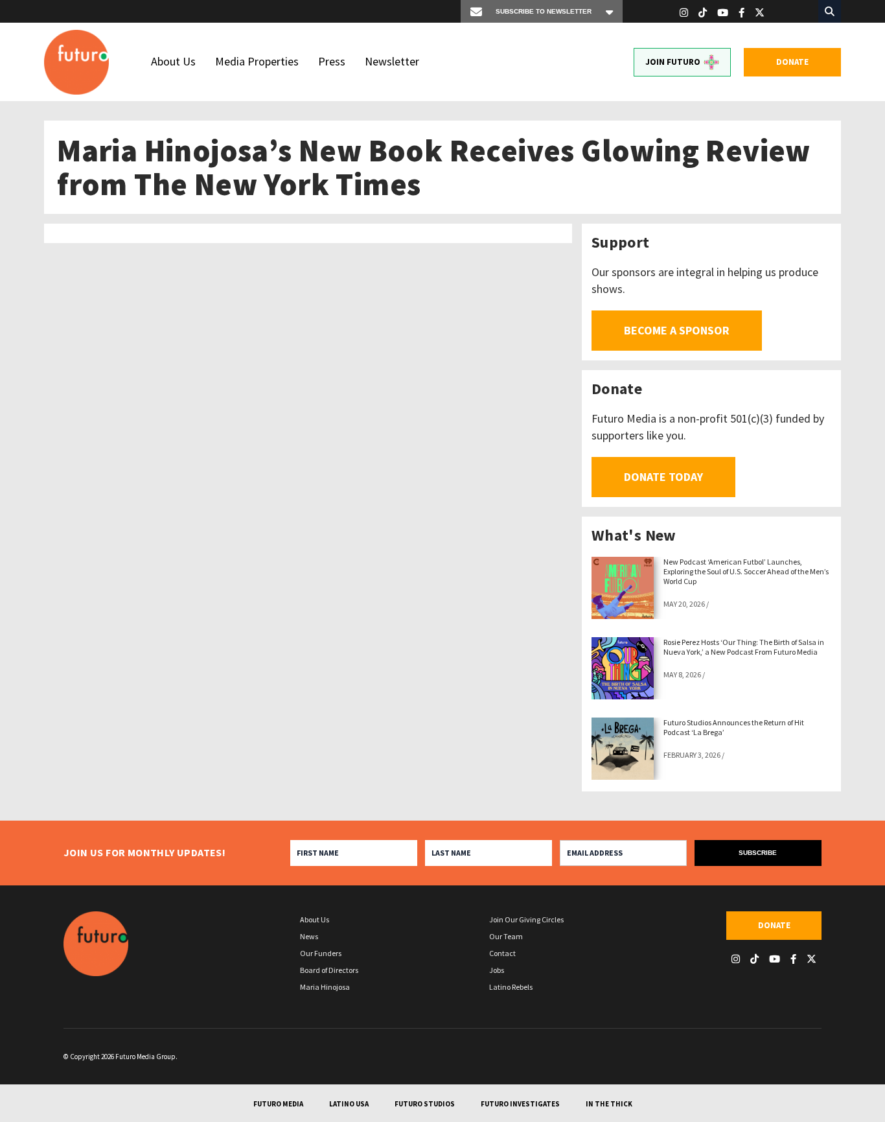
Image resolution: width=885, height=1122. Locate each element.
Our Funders (320, 953)
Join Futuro (672, 61)
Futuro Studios (425, 1103)
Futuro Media (278, 1103)
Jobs (496, 970)
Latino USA (349, 1103)
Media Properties (257, 61)
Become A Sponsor (677, 330)
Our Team (506, 936)
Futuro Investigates (520, 1103)
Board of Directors (329, 970)
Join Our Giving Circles (526, 919)
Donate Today (663, 476)
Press (331, 61)
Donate (792, 61)
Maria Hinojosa (325, 987)
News (309, 936)
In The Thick (609, 1103)
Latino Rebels (511, 987)
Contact (502, 953)
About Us (173, 61)
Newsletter (392, 61)
